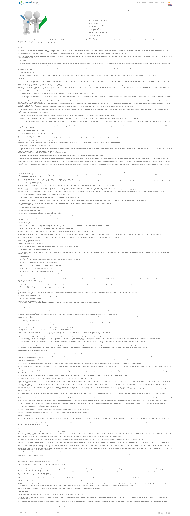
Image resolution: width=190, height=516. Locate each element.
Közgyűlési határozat (38, 513)
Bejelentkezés (169, 2)
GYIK (51, 513)
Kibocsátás (139, 2)
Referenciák (156, 2)
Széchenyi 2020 (56, 513)
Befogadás (144, 2)
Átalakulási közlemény (27, 513)
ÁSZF (21, 513)
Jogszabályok (150, 2)
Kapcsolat (162, 2)
